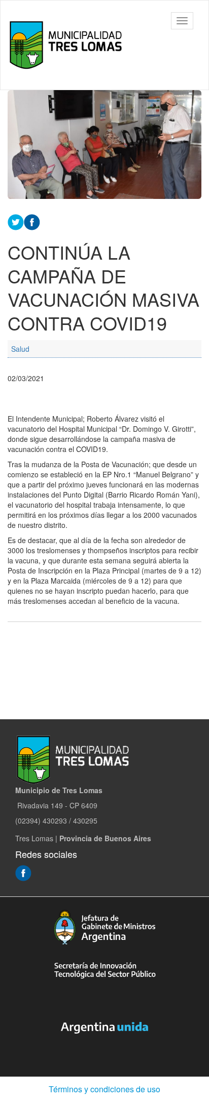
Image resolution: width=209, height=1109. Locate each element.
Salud (20, 349)
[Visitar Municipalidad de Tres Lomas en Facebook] (23, 872)
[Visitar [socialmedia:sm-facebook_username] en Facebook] (32, 221)
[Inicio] (68, 45)
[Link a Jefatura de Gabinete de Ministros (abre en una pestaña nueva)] (104, 927)
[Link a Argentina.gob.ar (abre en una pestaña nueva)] (104, 1028)
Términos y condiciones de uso (104, 1089)
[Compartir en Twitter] (16, 221)
